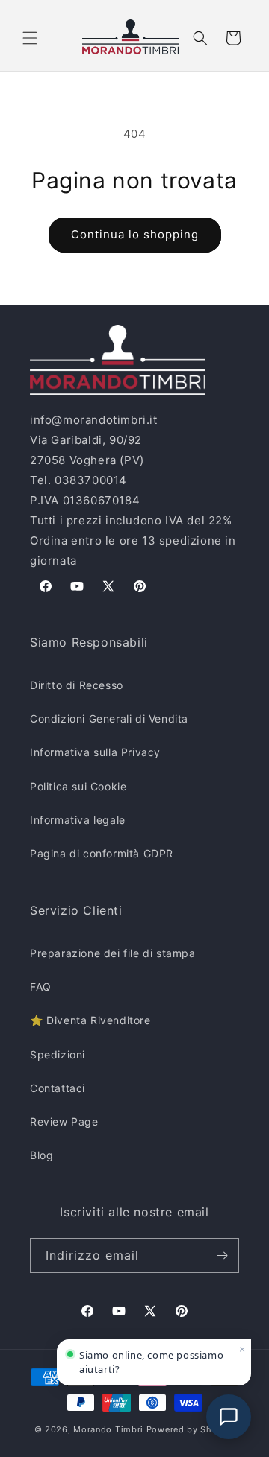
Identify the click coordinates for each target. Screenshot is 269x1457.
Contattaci (57, 1088)
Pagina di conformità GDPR (101, 853)
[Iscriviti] (221, 1255)
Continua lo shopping (135, 234)
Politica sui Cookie (78, 786)
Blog (41, 1155)
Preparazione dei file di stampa (113, 953)
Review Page (64, 1121)
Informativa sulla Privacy (95, 752)
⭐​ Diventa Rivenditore (90, 1020)
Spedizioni (57, 1054)
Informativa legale (78, 819)
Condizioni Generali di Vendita (109, 718)
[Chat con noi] (228, 1416)
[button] (29, 38)
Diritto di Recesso (76, 685)
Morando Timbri (108, 1429)
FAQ (41, 986)
